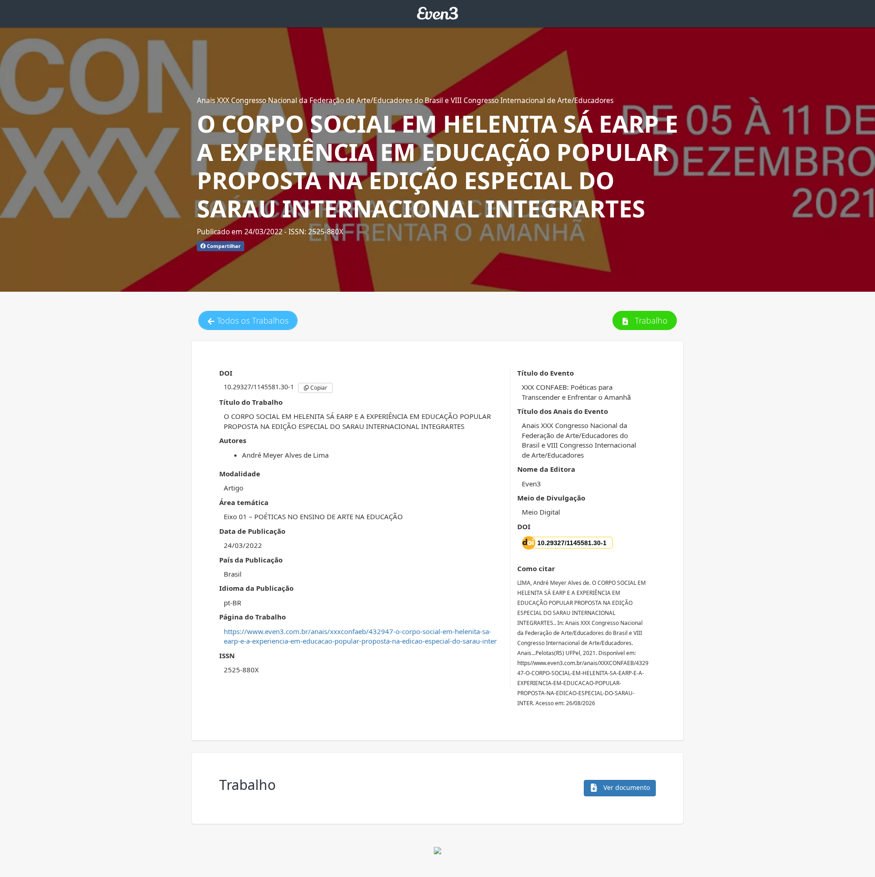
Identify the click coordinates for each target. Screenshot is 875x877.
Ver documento (626, 787)
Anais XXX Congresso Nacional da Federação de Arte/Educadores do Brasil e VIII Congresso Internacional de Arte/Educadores (405, 100)
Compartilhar (223, 245)
